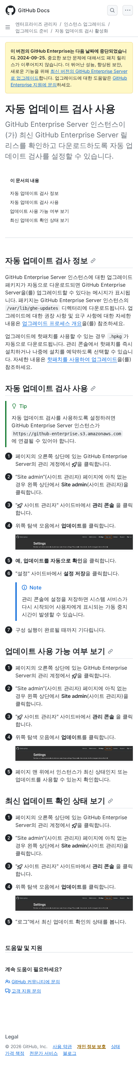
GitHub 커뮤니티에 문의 (36, 981)
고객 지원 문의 (26, 991)
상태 (115, 1046)
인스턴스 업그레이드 (85, 24)
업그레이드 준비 (31, 30)
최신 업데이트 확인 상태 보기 (55, 800)
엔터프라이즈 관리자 (36, 24)
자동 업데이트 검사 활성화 (81, 30)
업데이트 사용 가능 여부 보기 (55, 651)
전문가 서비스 (44, 1053)
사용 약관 (62, 1046)
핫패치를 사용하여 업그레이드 (82, 359)
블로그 (69, 1053)
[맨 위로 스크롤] (123, 1062)
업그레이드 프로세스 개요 (52, 323)
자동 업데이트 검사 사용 (46, 388)
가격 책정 (14, 1053)
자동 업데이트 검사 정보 (46, 260)
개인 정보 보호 (91, 1046)
